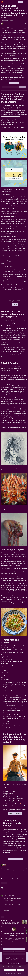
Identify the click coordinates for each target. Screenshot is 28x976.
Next (24, 874)
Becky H (6, 895)
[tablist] (6, 883)
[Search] (25, 917)
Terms (17, 966)
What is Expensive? (6, 920)
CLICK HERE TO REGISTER (8, 266)
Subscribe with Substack (15, 954)
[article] (14, 924)
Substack (8, 973)
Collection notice (23, 966)
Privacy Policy (14, 959)
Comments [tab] (4, 883)
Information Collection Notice (16, 958)
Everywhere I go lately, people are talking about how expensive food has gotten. (10, 923)
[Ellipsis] (26, 895)
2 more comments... (5, 910)
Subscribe (20, 1)
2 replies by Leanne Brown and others (13, 904)
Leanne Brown (7, 22)
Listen (25, 23)
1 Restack (12, 865)
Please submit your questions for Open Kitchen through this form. (14, 839)
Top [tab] (2, 916)
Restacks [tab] (10, 883)
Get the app (20, 970)
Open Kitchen (6, 829)
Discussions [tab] (11, 916)
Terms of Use (20, 957)
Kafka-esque (22, 410)
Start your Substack (10, 970)
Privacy (13, 966)
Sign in (25, 1)
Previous (5, 874)
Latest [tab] (6, 916)
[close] (24, 928)
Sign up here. (18, 788)
